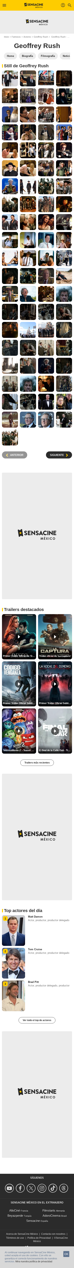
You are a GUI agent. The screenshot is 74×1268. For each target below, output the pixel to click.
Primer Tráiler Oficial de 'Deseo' (19, 656)
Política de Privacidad (39, 1238)
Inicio (6, 37)
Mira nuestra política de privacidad (33, 1261)
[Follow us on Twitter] (32, 1188)
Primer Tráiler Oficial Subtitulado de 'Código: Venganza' (19, 703)
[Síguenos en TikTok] (53, 1188)
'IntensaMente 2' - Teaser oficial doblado (19, 750)
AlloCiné (14, 1210)
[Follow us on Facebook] (21, 1188)
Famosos (16, 37)
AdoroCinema (51, 1215)
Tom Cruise (35, 949)
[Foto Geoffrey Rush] (10, 78)
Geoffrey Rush (41, 37)
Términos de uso (15, 1238)
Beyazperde (15, 1215)
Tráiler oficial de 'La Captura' (55, 656)
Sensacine (33, 1220)
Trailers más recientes (37, 762)
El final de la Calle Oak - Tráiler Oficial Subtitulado (55, 750)
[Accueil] (33, 5)
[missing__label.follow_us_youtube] (10, 1188)
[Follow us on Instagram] (42, 1188)
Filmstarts (48, 1210)
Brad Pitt (33, 982)
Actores (27, 37)
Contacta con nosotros (53, 1234)
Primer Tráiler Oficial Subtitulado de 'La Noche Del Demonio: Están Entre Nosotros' (55, 703)
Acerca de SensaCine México (22, 1234)
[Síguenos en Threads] (64, 1188)
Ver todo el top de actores (37, 1020)
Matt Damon (35, 916)
